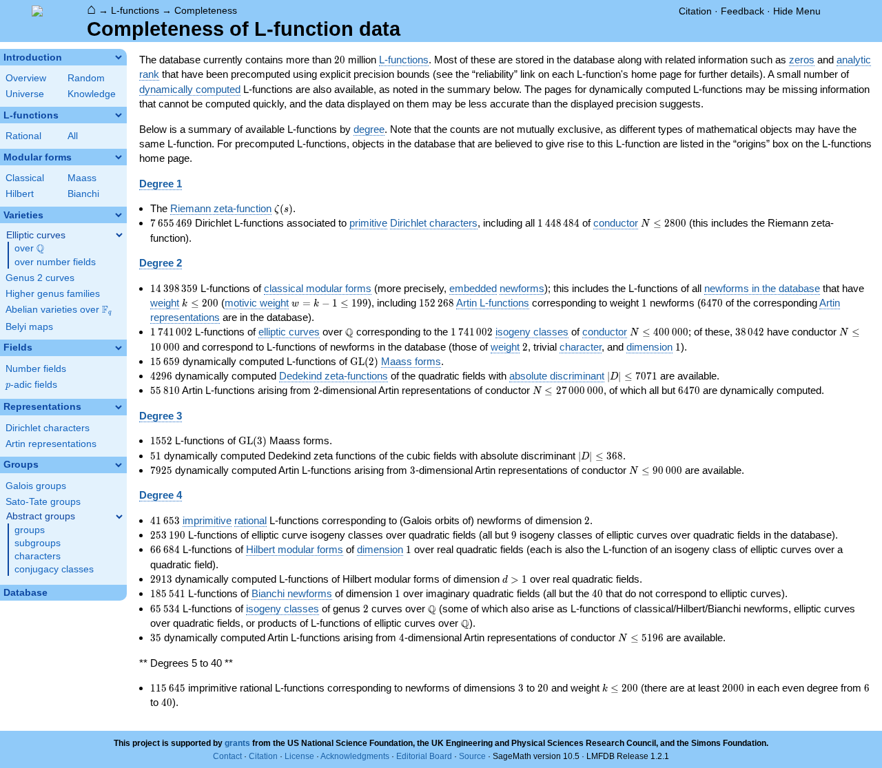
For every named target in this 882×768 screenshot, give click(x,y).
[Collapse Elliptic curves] (119, 234)
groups (29, 530)
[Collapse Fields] (118, 347)
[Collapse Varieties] (118, 214)
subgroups (37, 543)
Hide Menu (797, 11)
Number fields (36, 369)
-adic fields (31, 385)
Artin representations (51, 444)
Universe (25, 94)
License (299, 756)
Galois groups (36, 486)
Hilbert (20, 194)
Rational (23, 136)
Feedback (742, 11)
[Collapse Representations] (118, 407)
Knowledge (92, 94)
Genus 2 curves (40, 278)
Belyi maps (29, 327)
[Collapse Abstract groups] (119, 516)
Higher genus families (53, 294)
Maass (82, 178)
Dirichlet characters (48, 428)
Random (86, 78)
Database (25, 593)
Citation (695, 11)
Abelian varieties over (59, 310)
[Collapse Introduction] (118, 57)
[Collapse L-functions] (118, 115)
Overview (26, 78)
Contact (227, 756)
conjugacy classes (54, 569)
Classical (25, 178)
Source (472, 756)
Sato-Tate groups (43, 502)
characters (37, 556)
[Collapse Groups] (118, 464)
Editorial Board (424, 756)
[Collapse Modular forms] (118, 157)
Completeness (205, 10)
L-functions (135, 10)
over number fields (55, 262)
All (73, 136)
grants (237, 743)
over (29, 249)
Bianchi (83, 194)
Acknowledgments (354, 756)
